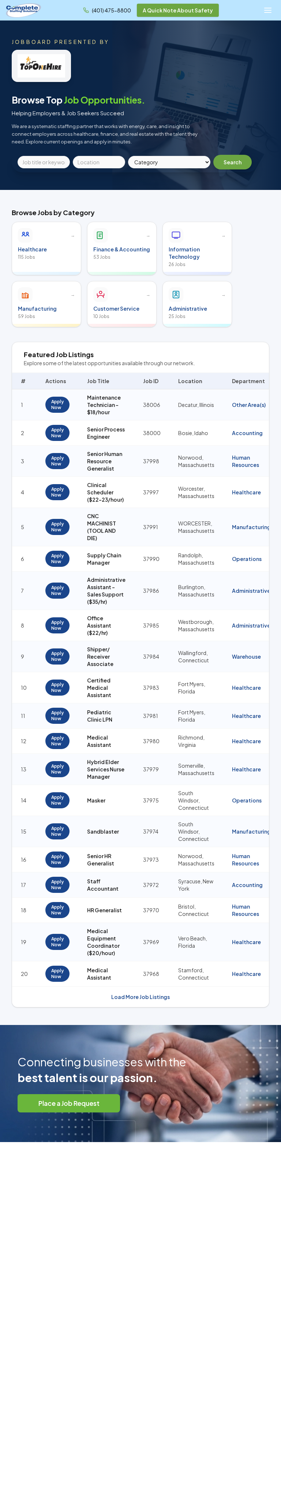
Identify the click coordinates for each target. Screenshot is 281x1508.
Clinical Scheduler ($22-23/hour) (105, 492)
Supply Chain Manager (104, 559)
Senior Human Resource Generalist (104, 461)
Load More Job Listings (140, 997)
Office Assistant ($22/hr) (99, 625)
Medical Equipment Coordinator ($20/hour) (103, 942)
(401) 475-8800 (111, 10)
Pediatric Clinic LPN (99, 716)
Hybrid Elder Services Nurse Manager (105, 769)
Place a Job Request (69, 1103)
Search (232, 162)
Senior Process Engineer (106, 433)
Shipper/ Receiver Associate (100, 656)
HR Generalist (104, 910)
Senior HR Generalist (100, 860)
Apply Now (57, 404)
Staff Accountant (103, 885)
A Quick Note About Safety (178, 10)
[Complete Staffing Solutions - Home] (23, 10)
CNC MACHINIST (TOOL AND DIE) (101, 527)
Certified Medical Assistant (99, 687)
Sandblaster (103, 831)
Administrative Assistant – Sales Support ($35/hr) (106, 590)
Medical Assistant (99, 741)
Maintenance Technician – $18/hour (104, 404)
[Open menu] (268, 10)
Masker (96, 800)
